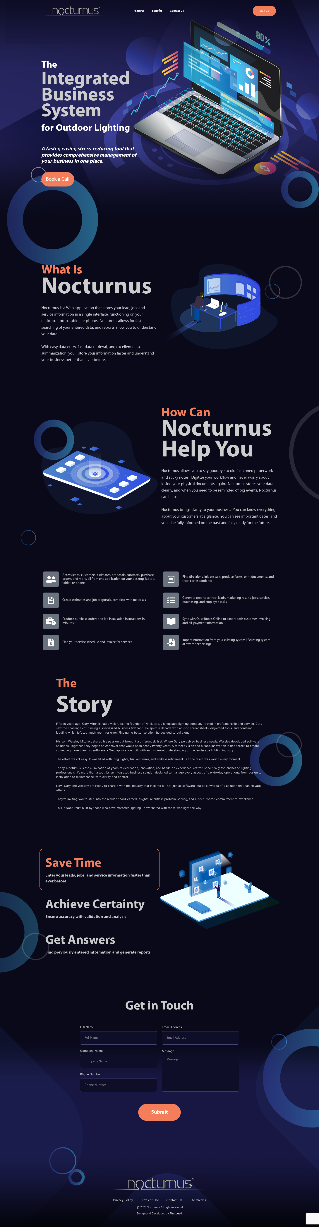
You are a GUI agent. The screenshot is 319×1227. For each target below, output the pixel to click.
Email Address (172, 1027)
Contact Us (177, 10)
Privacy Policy (123, 1200)
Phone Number (90, 1074)
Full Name (87, 1027)
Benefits (157, 10)
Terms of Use (149, 1200)
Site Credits (198, 1200)
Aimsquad (175, 1213)
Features (139, 10)
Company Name (91, 1051)
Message (168, 1051)
